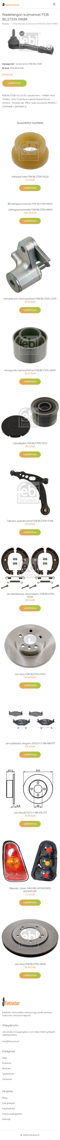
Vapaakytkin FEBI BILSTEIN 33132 (30, 443)
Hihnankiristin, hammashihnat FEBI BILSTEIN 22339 (30, 298)
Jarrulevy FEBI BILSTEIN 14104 (30, 674)
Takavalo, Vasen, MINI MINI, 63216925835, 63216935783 (30, 890)
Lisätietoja (14, 83)
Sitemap (6, 1119)
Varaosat (7, 1079)
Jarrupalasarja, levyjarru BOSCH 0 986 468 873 (30, 743)
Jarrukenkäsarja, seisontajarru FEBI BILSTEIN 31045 (30, 595)
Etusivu (5, 23)
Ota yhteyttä (8, 1103)
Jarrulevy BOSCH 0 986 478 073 (30, 812)
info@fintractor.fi (10, 1041)
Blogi (4, 1097)
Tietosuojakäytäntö (12, 1113)
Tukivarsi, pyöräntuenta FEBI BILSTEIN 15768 (30, 520)
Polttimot (6, 1063)
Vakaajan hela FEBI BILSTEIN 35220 (30, 176)
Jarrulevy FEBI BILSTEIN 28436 (30, 964)
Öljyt (4, 1057)
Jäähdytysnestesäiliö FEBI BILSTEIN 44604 (30, 209)
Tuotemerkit (21, 64)
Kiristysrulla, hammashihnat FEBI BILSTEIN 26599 (30, 370)
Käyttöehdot (8, 1108)
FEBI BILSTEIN (35, 64)
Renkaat (6, 1068)
